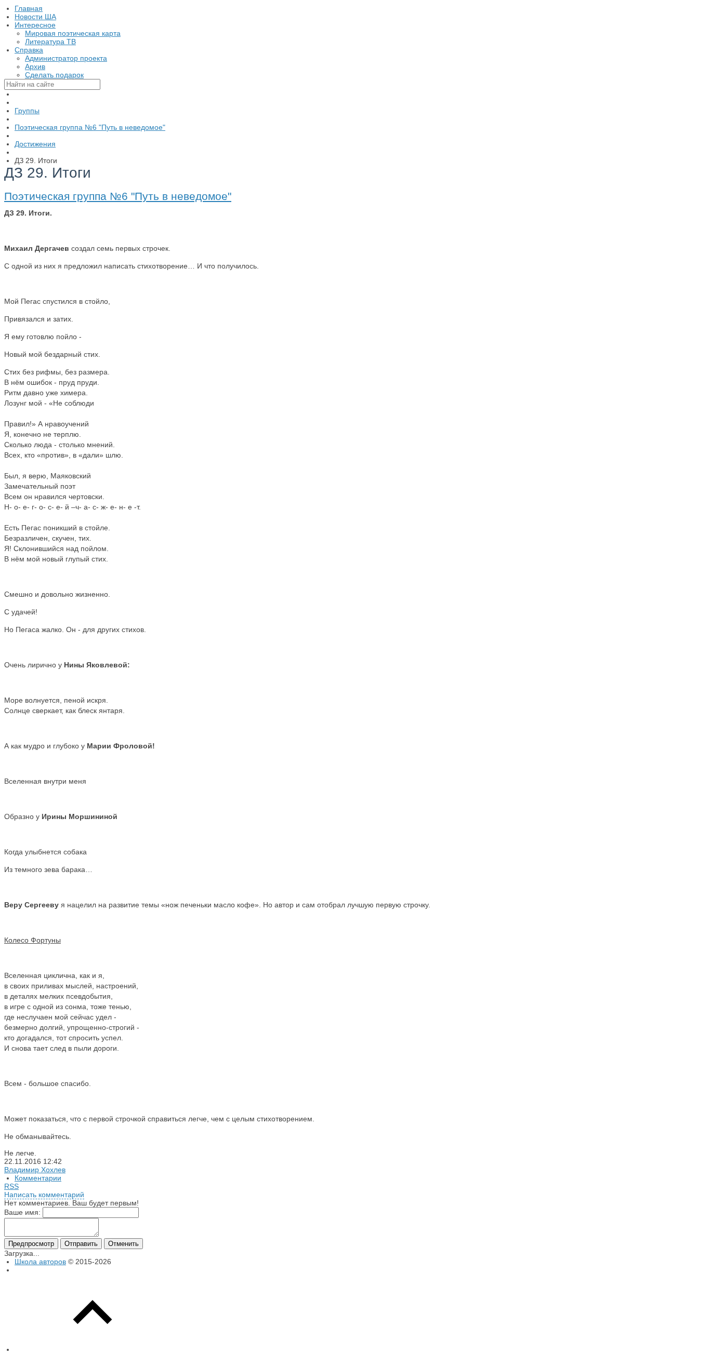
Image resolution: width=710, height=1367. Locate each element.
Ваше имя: (22, 1212)
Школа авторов (40, 1261)
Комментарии (38, 1178)
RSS (11, 1186)
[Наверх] (92, 1349)
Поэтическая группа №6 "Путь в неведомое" (117, 196)
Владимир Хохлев (34, 1169)
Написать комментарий (44, 1194)
